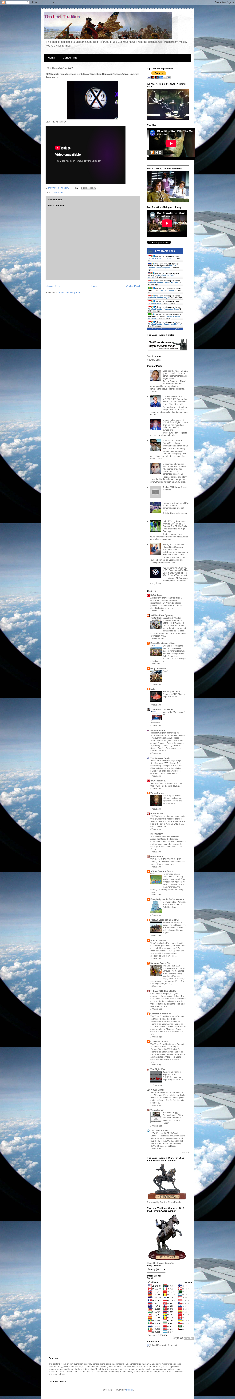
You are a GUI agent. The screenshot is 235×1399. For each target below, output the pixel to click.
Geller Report (157, 856)
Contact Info (70, 57)
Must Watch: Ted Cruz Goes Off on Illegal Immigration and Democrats (175, 443)
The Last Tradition (167, 290)
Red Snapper (169, 691)
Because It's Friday (171, 922)
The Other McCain (159, 1130)
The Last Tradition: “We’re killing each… (162, 267)
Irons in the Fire (158, 940)
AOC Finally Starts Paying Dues (164, 836)
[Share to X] (88, 188)
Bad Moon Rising (158, 1092)
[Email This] (82, 188)
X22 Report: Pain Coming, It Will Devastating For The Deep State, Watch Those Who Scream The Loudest (175, 572)
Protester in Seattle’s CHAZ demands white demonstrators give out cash (175, 507)
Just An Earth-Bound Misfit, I (164, 920)
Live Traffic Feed (165, 251)
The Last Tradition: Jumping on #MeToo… (165, 324)
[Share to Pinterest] (94, 188)
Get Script (155, 329)
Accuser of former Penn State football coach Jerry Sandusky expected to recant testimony (166, 600)
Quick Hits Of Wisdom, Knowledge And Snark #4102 (172, 620)
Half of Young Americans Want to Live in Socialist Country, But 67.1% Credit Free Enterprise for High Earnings (175, 526)
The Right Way (157, 1069)
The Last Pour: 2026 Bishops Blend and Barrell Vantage (174, 968)
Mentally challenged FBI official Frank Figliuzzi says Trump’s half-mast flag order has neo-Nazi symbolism (175, 425)
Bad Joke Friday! (157, 783)
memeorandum (157, 730)
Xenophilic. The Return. (162, 709)
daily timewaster (158, 668)
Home (51, 57)
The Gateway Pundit (160, 758)
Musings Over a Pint (160, 963)
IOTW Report (156, 595)
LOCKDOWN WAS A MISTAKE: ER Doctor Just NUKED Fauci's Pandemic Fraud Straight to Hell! (175, 400)
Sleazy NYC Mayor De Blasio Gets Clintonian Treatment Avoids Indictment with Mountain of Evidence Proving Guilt (175, 549)
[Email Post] (76, 188)
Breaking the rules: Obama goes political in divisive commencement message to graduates (175, 375)
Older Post (133, 286)
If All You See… (157, 816)
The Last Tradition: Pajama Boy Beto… (164, 309)
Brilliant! (166, 646)
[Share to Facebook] (91, 188)
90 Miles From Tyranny (161, 615)
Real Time (164, 329)
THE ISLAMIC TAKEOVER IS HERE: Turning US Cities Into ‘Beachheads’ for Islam (167, 861)
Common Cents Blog (160, 1014)
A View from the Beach (161, 871)
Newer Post (53, 286)
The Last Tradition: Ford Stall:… (161, 258)
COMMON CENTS (159, 1041)
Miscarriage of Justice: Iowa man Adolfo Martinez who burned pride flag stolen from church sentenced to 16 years (175, 469)
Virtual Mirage (157, 1090)
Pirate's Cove (156, 813)
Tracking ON (174, 329)
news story (58, 192)
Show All (185, 1152)
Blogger (129, 1390)
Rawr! (165, 671)
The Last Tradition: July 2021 (160, 298)
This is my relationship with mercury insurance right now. (173, 798)
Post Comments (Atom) (69, 292)
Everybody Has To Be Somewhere (167, 899)
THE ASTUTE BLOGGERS (163, 991)
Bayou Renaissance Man (162, 643)
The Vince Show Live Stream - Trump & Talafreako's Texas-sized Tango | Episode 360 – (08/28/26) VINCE (167, 1019)
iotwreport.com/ (158, 781)
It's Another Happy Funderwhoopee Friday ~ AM (174, 1115)
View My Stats (154, 360)
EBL (152, 689)
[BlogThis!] (85, 188)
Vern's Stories (157, 793)
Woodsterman (157, 1110)
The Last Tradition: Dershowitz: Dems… (164, 283)
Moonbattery (156, 834)
